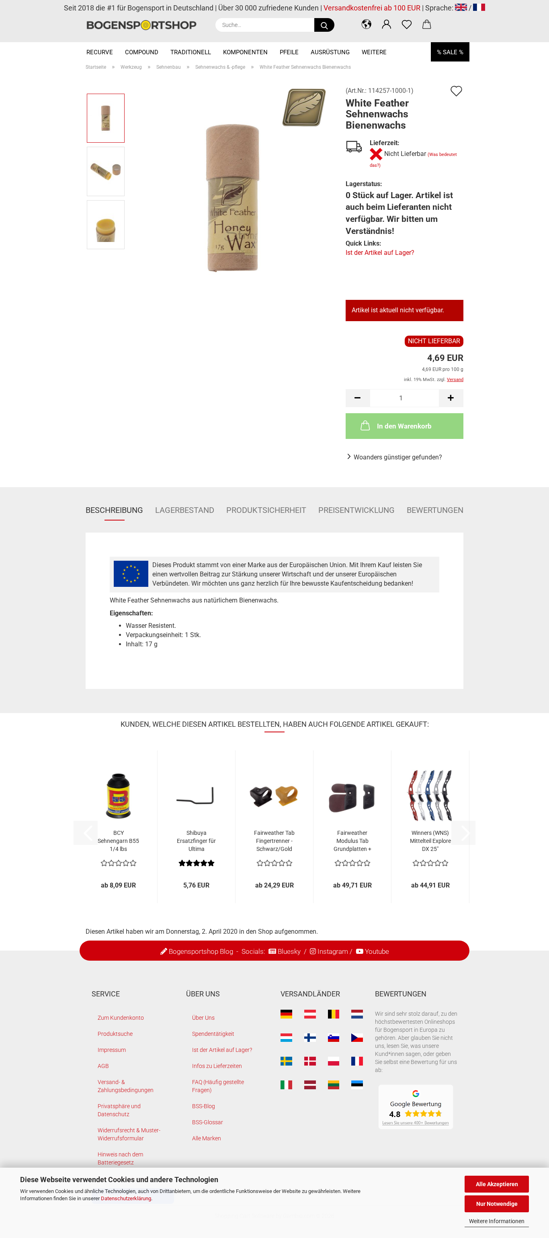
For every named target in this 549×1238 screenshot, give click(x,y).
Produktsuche (115, 1034)
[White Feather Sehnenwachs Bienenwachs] (233, 197)
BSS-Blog (203, 1106)
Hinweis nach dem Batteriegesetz (120, 1158)
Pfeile (289, 52)
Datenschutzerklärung (126, 1198)
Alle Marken (206, 1138)
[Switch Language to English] (461, 8)
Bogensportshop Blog (201, 951)
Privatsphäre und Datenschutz (119, 1110)
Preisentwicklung (356, 510)
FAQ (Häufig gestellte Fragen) (218, 1086)
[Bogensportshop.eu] (144, 25)
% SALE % (450, 52)
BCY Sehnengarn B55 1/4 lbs (118, 841)
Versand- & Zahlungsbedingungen (126, 1086)
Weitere (374, 52)
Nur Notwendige (497, 1204)
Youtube (377, 951)
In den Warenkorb (404, 426)
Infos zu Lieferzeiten (217, 1066)
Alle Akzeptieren (497, 1184)
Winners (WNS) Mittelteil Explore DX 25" (430, 841)
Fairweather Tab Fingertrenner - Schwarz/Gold (274, 841)
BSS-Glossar (207, 1122)
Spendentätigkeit (213, 1034)
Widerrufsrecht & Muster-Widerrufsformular (129, 1134)
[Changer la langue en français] (479, 8)
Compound (141, 52)
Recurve (99, 52)
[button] (366, 24)
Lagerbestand (184, 510)
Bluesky (289, 951)
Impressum (112, 1050)
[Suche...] (324, 25)
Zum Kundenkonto (121, 1018)
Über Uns (203, 1018)
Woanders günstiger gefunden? (398, 457)
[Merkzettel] (407, 24)
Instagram (333, 951)
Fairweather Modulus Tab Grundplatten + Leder (352, 841)
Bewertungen (435, 510)
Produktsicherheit (266, 510)
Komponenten (245, 52)
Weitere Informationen (496, 1221)
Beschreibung (114, 510)
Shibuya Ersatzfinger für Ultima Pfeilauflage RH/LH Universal (196, 841)
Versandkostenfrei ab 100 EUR (372, 8)
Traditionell (190, 52)
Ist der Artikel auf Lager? (380, 252)
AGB (103, 1066)
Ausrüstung (330, 52)
